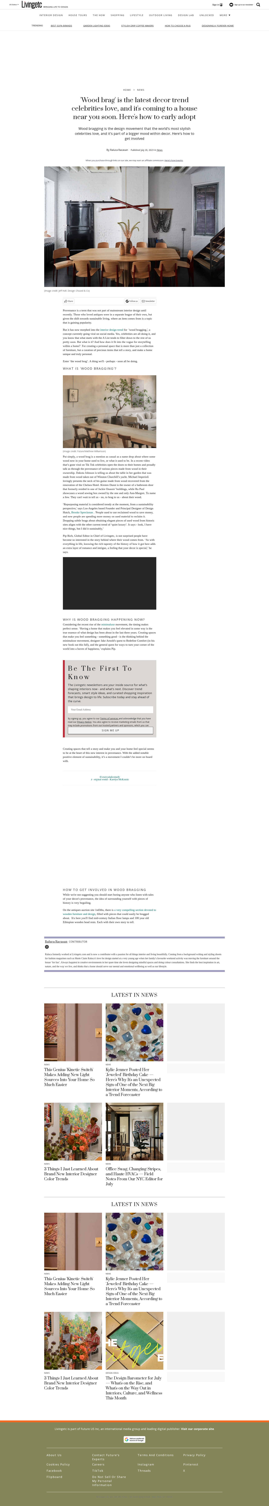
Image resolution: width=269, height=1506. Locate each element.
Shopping (117, 15)
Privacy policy (194, 1455)
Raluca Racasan (119, 150)
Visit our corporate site (197, 1429)
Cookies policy (58, 1464)
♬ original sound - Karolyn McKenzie (110, 779)
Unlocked (207, 15)
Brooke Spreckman (82, 512)
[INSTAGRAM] (47, 947)
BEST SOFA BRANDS (61, 25)
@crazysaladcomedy (109, 776)
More (224, 15)
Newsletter (150, 301)
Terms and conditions (156, 1455)
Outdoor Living (160, 15)
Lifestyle (137, 15)
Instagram (146, 1464)
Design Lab (186, 15)
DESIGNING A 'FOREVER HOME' (218, 25)
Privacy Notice (84, 721)
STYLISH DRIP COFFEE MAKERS (137, 25)
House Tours (77, 15)
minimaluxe (108, 624)
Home (127, 89)
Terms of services (109, 718)
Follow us (133, 301)
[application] (109, 583)
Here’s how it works (174, 160)
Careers (98, 1464)
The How (99, 15)
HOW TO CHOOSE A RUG (178, 25)
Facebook (54, 1470)
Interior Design (51, 15)
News (140, 89)
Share (70, 301)
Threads (144, 1470)
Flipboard (54, 1477)
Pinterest (190, 1464)
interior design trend (111, 329)
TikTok (97, 1470)
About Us (54, 1455)
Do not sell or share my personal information (109, 1481)
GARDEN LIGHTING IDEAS (96, 25)
